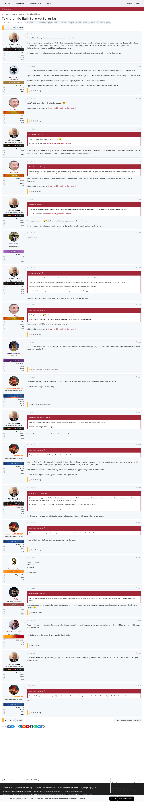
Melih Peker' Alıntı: (35, 273)
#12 (139, 412)
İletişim (48, 3)
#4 (140, 129)
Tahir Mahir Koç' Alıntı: (36, 167)
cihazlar (56, 23)
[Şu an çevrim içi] (14, 351)
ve (41, 404)
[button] (26, 3)
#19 (139, 653)
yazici (108, 23)
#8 (140, 268)
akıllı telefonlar (31, 23)
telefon (93, 23)
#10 (139, 342)
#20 (139, 686)
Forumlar (8, 3)
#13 (139, 445)
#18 (139, 621)
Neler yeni (21, 3)
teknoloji (86, 23)
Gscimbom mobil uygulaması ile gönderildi (61, 108)
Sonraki (19, 28)
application (41, 23)
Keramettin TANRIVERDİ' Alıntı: (38, 418)
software (79, 23)
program (71, 23)
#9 (140, 305)
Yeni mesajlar (7, 9)
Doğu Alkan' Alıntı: (35, 134)
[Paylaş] (136, 33)
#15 (139, 523)
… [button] (10, 28)
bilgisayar (49, 23)
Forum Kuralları (35, 3)
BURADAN (37, 795)
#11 (139, 377)
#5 (140, 161)
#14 (139, 488)
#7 (140, 233)
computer (64, 23)
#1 (140, 34)
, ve (46, 369)
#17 (139, 588)
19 (14, 28)
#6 (140, 199)
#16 (139, 558)
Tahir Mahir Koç (8, 23)
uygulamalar (101, 23)
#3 (140, 99)
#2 (140, 66)
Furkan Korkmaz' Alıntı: (36, 593)
